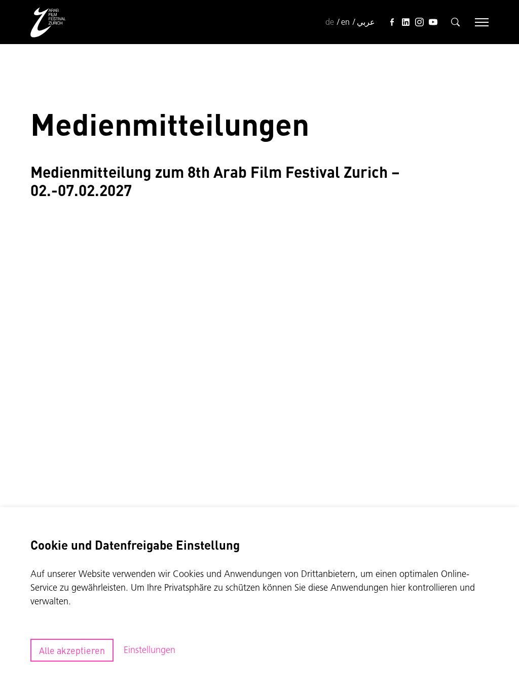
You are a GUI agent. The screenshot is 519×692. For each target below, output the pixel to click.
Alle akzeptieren (72, 650)
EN (345, 22)
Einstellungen (149, 650)
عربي (366, 22)
